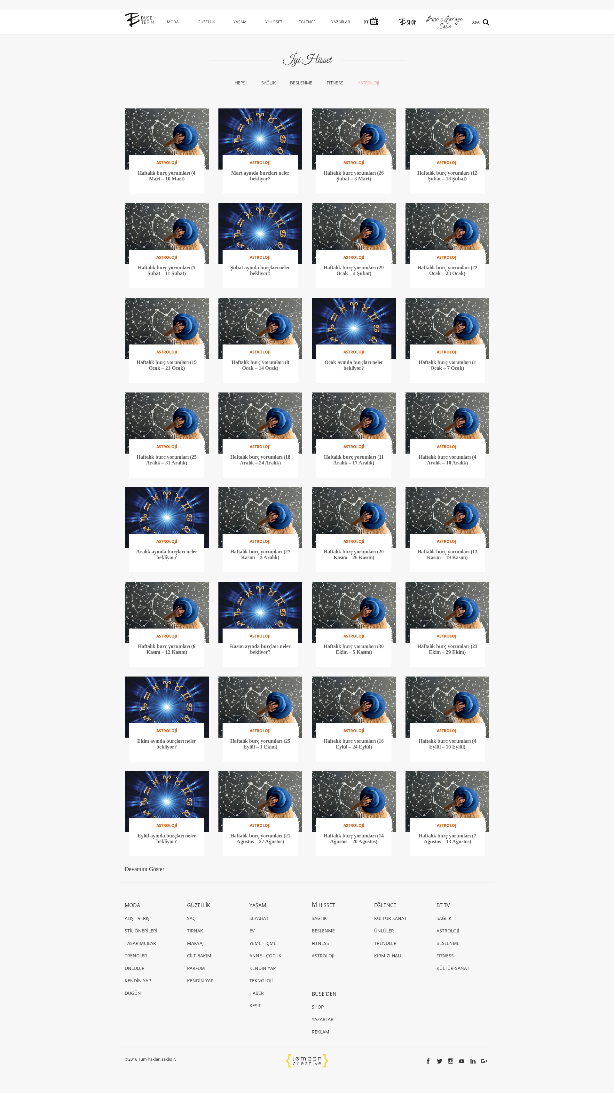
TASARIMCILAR (140, 943)
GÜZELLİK (206, 22)
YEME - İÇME (262, 943)
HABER (256, 993)
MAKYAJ (195, 943)
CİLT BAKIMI (200, 956)
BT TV (443, 905)
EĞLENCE (307, 22)
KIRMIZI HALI (387, 956)
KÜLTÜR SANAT (390, 918)
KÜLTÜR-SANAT (453, 968)
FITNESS (335, 83)
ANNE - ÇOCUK (265, 956)
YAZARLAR (340, 22)
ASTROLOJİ (368, 83)
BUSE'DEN (324, 993)
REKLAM (320, 1032)
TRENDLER (136, 956)
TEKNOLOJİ (261, 981)
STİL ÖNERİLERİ (141, 931)
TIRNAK (195, 931)
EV (252, 931)
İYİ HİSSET (273, 22)
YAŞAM (240, 22)
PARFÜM (196, 968)
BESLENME (301, 83)
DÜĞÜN (133, 993)
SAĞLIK (268, 83)
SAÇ (191, 918)
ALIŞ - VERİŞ (137, 918)
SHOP (318, 1007)
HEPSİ (241, 83)
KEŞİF (255, 1005)
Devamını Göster (144, 869)
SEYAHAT (259, 918)
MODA (173, 22)
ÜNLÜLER (135, 968)
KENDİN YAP (138, 981)
